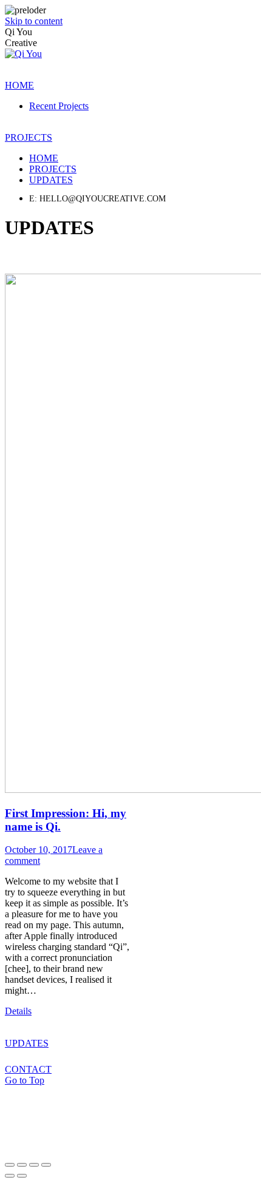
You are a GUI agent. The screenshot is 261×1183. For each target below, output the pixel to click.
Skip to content (34, 21)
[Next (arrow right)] (22, 1176)
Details (18, 1011)
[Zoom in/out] (46, 1165)
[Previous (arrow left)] (10, 1176)
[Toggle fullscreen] (34, 1165)
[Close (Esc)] (10, 1165)
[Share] (22, 1165)
